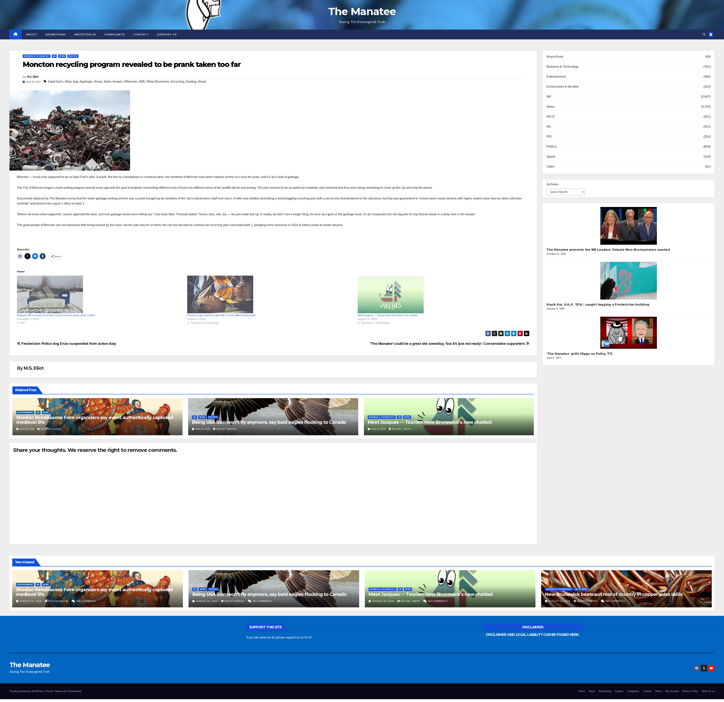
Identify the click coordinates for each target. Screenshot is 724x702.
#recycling (177, 81)
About (31, 34)
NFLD (551, 116)
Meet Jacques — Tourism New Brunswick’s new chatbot (387, 315)
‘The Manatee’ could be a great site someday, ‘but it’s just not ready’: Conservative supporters (448, 344)
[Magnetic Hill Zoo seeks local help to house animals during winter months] (100, 294)
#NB (142, 81)
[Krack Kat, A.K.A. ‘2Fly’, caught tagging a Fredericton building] (628, 281)
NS (549, 126)
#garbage (86, 81)
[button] (704, 34)
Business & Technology (36, 56)
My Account (672, 691)
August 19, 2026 (383, 601)
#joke (107, 81)
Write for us (85, 34)
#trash (202, 81)
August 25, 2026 (207, 601)
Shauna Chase (51, 429)
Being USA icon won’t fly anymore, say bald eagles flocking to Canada (269, 422)
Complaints (114, 34)
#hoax (98, 81)
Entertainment (25, 412)
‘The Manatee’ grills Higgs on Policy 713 (580, 354)
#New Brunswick (157, 81)
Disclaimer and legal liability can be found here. (533, 635)
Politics (72, 56)
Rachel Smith (401, 429)
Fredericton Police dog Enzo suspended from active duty (68, 344)
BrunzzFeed (555, 56)
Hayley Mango (226, 429)
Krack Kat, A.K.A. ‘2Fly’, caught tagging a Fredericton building (598, 304)
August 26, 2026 (31, 601)
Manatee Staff (587, 601)
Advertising (55, 34)
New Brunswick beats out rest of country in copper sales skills (613, 594)
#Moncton (130, 81)
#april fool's (55, 81)
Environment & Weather (563, 86)
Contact (141, 34)
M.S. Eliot (33, 76)
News (62, 56)
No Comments (86, 601)
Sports (551, 156)
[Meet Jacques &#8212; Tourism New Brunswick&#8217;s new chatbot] (441, 294)
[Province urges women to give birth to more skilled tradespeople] (270, 294)
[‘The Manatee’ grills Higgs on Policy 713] (628, 333)
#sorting (191, 81)
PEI (549, 136)
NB (54, 56)
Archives (552, 184)
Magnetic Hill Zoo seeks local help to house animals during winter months (56, 315)
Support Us (167, 34)
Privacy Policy (690, 691)
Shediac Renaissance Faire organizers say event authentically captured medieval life (94, 420)
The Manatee (362, 11)
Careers (619, 691)
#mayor (118, 81)
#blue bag (71, 81)
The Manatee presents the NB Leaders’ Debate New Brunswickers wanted (608, 249)
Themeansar (74, 691)
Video (551, 166)
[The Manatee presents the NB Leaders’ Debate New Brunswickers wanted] (628, 226)
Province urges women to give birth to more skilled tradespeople (221, 315)
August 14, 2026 (559, 601)
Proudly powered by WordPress (26, 691)
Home (581, 691)
